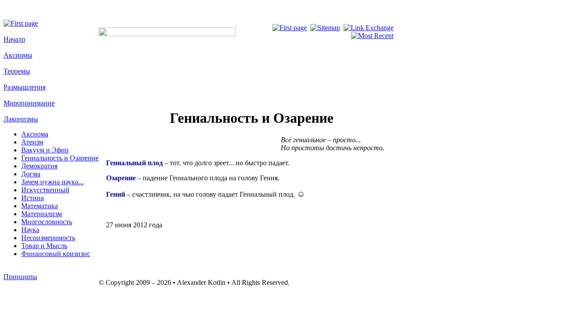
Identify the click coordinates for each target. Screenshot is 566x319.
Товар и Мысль (44, 245)
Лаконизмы (21, 119)
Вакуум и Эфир (45, 150)
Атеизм (32, 142)
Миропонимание (29, 103)
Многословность (46, 222)
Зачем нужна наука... (52, 182)
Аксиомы (18, 55)
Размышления (25, 87)
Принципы (20, 276)
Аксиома (34, 134)
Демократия (39, 166)
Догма (30, 174)
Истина (32, 198)
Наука (30, 229)
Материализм (41, 214)
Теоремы (17, 71)
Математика (39, 206)
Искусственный (45, 190)
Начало (14, 39)
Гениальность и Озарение (60, 158)
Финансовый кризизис (55, 253)
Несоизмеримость (48, 237)
